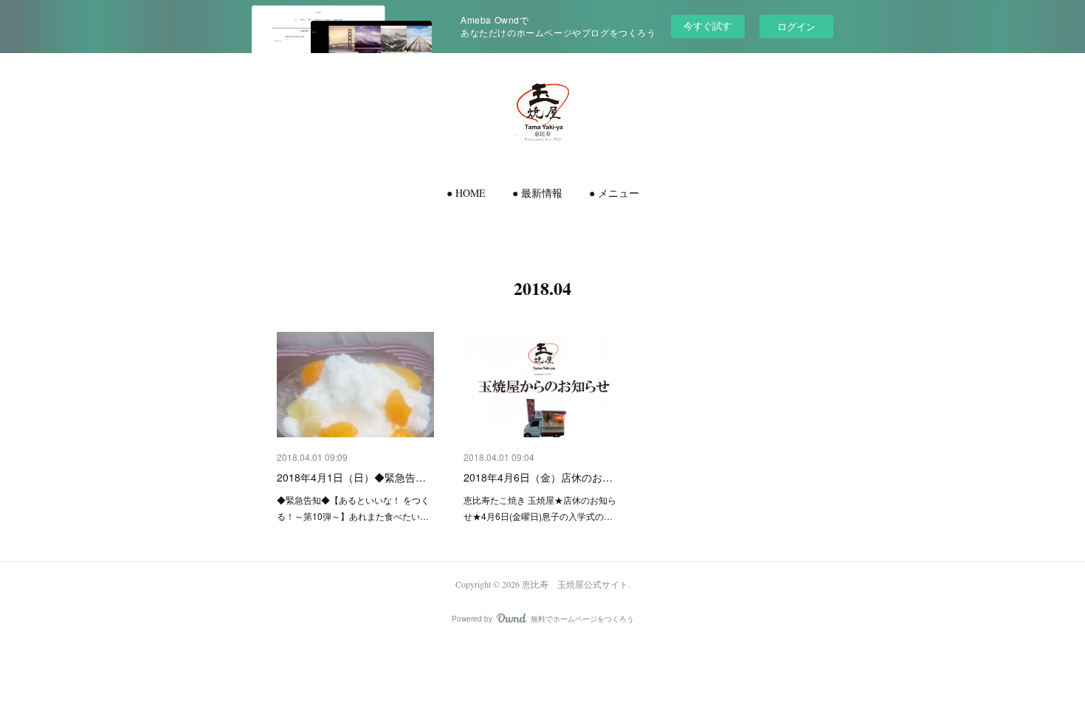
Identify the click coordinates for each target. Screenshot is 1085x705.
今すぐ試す (707, 25)
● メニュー (614, 193)
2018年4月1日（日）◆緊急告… (351, 477)
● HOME (466, 193)
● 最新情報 (537, 193)
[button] (466, 193)
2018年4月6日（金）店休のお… (538, 477)
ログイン (796, 26)
